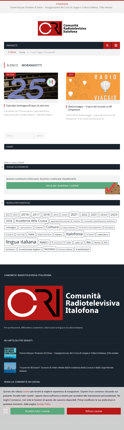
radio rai (79, 242)
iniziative (9, 235)
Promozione (57, 243)
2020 (64, 214)
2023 (94, 214)
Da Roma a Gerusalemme (90, 227)
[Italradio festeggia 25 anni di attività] (31, 87)
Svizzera (49, 249)
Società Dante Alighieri (30, 249)
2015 (71, 74)
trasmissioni (82, 249)
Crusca (38, 227)
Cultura (52, 227)
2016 (25, 214)
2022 (84, 214)
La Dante (90, 234)
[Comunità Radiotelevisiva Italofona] (62, 28)
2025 (114, 214)
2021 (74, 214)
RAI (88, 242)
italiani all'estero (45, 234)
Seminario (10, 249)
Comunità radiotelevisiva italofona (99, 221)
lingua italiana (21, 242)
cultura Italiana (69, 227)
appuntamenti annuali (60, 221)
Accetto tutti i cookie (37, 411)
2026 (9, 221)
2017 (36, 214)
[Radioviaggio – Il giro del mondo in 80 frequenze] (93, 87)
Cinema (76, 221)
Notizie (10, 74)
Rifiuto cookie (94, 411)
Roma (97, 242)
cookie (26, 391)
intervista (21, 234)
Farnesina (109, 227)
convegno (11, 227)
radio (68, 242)
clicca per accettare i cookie (62, 185)
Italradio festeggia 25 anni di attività (27, 105)
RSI (106, 242)
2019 (55, 214)
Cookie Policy (44, 404)
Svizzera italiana (65, 249)
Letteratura (102, 234)
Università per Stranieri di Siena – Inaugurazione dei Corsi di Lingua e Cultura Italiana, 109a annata (68, 353)
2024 (103, 214)
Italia (31, 234)
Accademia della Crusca (31, 221)
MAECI (44, 242)
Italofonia (74, 233)
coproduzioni (26, 227)
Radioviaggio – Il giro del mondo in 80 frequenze (90, 108)
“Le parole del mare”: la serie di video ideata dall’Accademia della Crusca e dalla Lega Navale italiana (61, 7)
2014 (8, 215)
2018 (46, 214)
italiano (58, 234)
